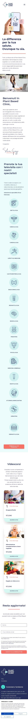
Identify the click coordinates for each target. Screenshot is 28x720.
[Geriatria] (14, 409)
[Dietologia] (14, 203)
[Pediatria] (14, 329)
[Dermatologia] (14, 427)
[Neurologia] (14, 314)
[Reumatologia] (14, 298)
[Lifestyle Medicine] (14, 251)
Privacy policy (21, 637)
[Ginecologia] (14, 219)
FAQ (2, 679)
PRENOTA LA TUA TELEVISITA (14, 446)
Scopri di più (14, 520)
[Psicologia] (14, 345)
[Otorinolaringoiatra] (14, 393)
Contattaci (4, 681)
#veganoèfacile (11, 510)
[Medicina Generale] (14, 361)
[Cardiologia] (14, 235)
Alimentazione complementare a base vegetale (13, 546)
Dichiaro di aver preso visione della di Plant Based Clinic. (13, 638)
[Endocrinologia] (14, 282)
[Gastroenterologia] (14, 266)
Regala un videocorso (13, 581)
